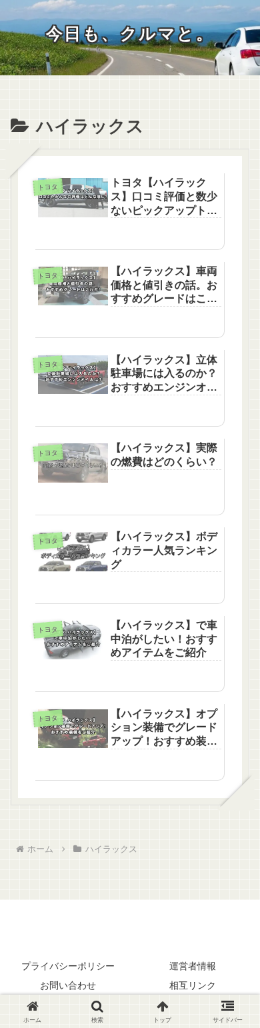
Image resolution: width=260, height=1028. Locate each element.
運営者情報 (192, 966)
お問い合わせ (68, 985)
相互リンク (192, 985)
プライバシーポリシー (68, 966)
